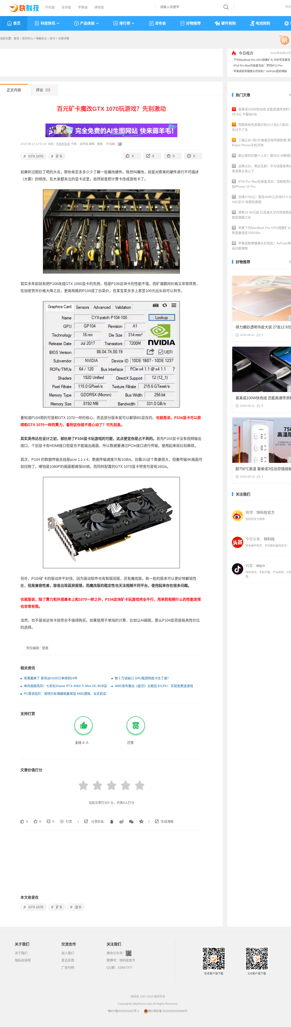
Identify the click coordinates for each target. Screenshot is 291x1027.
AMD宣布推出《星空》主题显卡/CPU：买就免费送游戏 (154, 686)
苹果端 (83, 7)
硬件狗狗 (228, 23)
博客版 (99, 7)
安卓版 (66, 7)
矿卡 (57, 156)
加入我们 (67, 953)
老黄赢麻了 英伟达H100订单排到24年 (51, 678)
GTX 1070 (33, 156)
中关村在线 (63, 144)
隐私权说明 (23, 960)
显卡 (52, 38)
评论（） (44, 90)
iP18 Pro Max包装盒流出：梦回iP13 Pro (258, 65)
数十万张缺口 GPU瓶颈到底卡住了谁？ (142, 678)
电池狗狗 (263, 23)
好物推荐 (193, 23)
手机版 (50, 7)
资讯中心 (27, 38)
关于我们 (21, 953)
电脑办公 (41, 38)
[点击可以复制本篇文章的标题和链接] (119, 144)
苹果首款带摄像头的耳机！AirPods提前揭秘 (260, 71)
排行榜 (124, 23)
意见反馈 (67, 960)
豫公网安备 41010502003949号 (168, 1011)
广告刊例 (67, 967)
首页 (16, 23)
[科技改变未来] (21, 6)
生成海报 (167, 821)
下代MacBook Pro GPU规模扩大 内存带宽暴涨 (261, 60)
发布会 (160, 23)
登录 (288, 6)
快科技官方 (127, 960)
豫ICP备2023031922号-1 (123, 1011)
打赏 (69, 821)
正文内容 (14, 90)
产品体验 (87, 23)
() (113, 144)
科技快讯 (48, 23)
